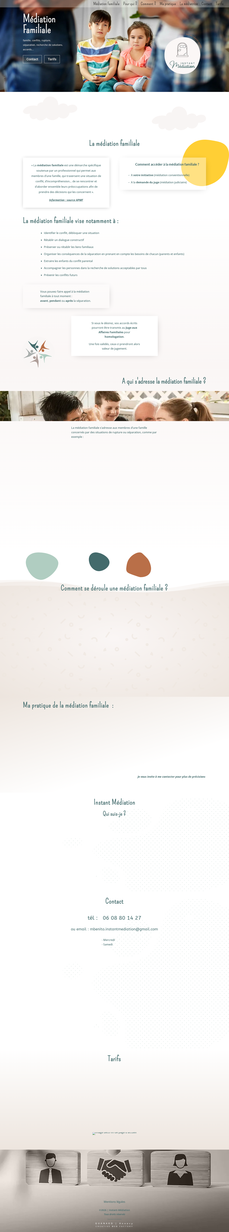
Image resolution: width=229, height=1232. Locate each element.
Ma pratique (168, 4)
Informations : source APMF (56, 753)
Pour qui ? (130, 4)
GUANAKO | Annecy (114, 1223)
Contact (207, 4)
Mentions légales (114, 1202)
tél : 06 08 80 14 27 (114, 918)
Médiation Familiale (106, 4)
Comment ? (148, 4)
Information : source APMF (66, 200)
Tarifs (220, 4)
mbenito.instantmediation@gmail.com (124, 929)
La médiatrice (189, 4)
